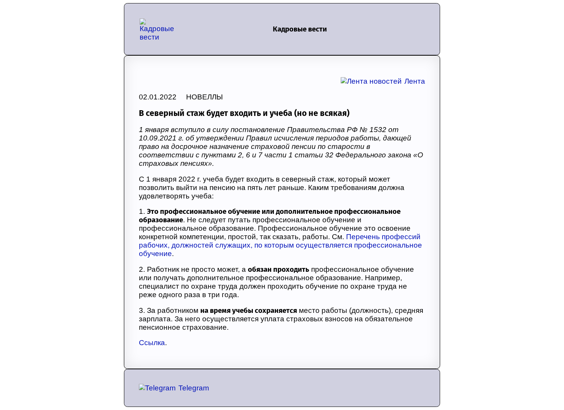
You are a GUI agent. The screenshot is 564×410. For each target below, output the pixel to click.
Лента (414, 81)
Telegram (193, 388)
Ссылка (152, 343)
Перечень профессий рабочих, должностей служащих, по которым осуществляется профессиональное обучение (280, 245)
